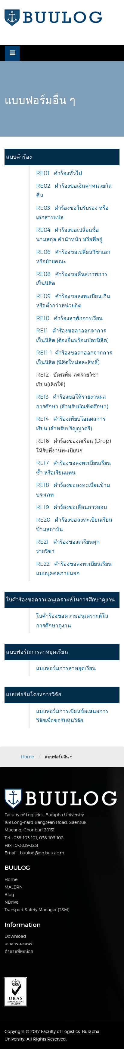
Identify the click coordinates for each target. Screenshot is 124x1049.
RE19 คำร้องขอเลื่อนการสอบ (71, 507)
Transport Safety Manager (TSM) (37, 909)
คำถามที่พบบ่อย (19, 951)
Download (15, 936)
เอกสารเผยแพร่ (19, 943)
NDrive (11, 902)
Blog (9, 894)
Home (27, 756)
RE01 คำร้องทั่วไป (59, 173)
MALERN (14, 886)
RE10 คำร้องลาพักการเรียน (69, 318)
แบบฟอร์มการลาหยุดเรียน (66, 668)
